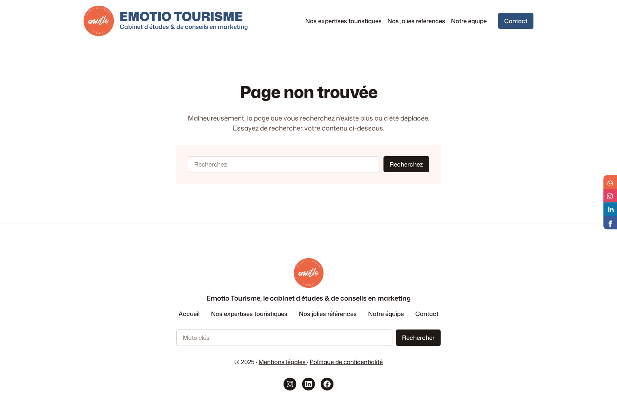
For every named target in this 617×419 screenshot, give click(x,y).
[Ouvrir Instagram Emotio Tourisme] (610, 195)
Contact (515, 21)
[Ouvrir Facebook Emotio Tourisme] (610, 222)
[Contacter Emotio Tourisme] (610, 182)
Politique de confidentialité (346, 362)
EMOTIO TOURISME (181, 16)
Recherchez (406, 164)
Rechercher (418, 337)
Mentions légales (283, 362)
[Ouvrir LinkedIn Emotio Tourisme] (610, 209)
